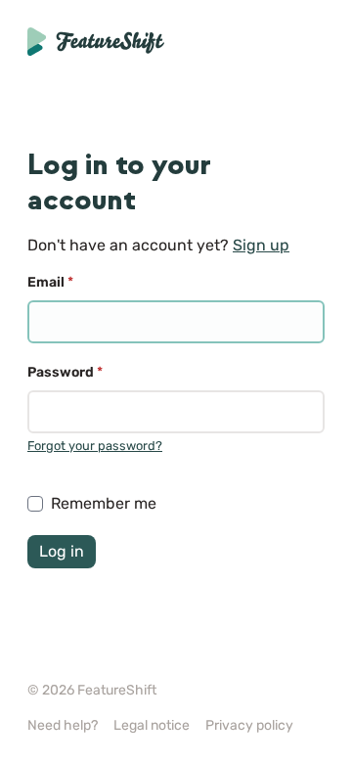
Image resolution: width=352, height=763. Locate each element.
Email (50, 282)
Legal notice (151, 725)
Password (65, 372)
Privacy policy (249, 725)
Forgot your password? (94, 445)
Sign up (261, 245)
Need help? (62, 725)
